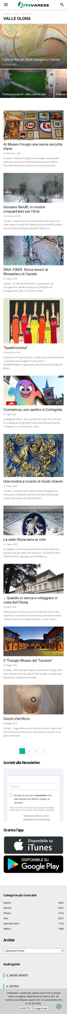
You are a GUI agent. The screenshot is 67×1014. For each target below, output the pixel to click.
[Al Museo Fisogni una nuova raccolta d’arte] (33, 125)
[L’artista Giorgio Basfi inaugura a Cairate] (33, 46)
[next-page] (43, 751)
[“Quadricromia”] (33, 320)
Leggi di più (41, 1008)
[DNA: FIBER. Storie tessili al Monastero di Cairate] (33, 250)
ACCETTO (25, 1008)
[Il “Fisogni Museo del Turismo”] (33, 641)
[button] (5, 4)
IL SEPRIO (12, 986)
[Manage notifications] (59, 1006)
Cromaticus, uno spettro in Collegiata (32, 410)
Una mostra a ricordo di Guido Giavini (33, 481)
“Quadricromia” (15, 348)
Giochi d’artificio (16, 719)
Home (6, 13)
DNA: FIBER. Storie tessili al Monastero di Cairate (25, 272)
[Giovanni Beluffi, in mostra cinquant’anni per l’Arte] (33, 188)
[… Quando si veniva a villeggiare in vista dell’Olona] (33, 578)
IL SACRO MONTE (17, 975)
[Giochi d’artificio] (33, 699)
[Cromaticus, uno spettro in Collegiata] (33, 390)
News (15, 13)
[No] (62, 1001)
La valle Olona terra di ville (24, 539)
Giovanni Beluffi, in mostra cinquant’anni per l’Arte (24, 209)
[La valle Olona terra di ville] (33, 520)
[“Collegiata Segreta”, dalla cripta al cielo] (27, 83)
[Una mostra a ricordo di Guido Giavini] (33, 455)
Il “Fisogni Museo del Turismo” (28, 660)
